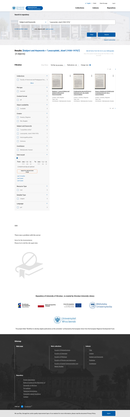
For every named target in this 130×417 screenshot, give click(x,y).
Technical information (30, 391)
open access (49, 29)
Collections (79, 8)
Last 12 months (21, 176)
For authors (27, 388)
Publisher (92, 360)
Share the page (103, 3)
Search (106, 34)
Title (90, 350)
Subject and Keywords (96, 357)
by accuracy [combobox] (59, 65)
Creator (91, 353)
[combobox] (81, 22)
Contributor (92, 364)
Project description (29, 380)
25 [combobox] (76, 65)
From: (19, 162)
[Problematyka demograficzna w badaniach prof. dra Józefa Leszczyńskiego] (80, 81)
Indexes (96, 8)
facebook (28, 406)
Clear (91, 34)
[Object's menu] (70, 76)
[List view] (89, 65)
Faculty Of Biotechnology (62, 350)
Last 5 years (20, 180)
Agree (108, 413)
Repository (111, 8)
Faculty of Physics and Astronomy (65, 360)
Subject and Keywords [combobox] (27, 22)
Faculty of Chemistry (60, 353)
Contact (25, 397)
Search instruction (109, 40)
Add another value (21, 29)
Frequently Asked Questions (32, 394)
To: (35, 162)
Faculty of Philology (60, 357)
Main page (19, 346)
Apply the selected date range (27, 171)
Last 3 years (20, 178)
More (32, 83)
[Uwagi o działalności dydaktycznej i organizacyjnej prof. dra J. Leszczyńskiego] (102, 81)
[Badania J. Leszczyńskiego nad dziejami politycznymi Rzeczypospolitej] (59, 81)
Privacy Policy (91, 413)
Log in (113, 3)
